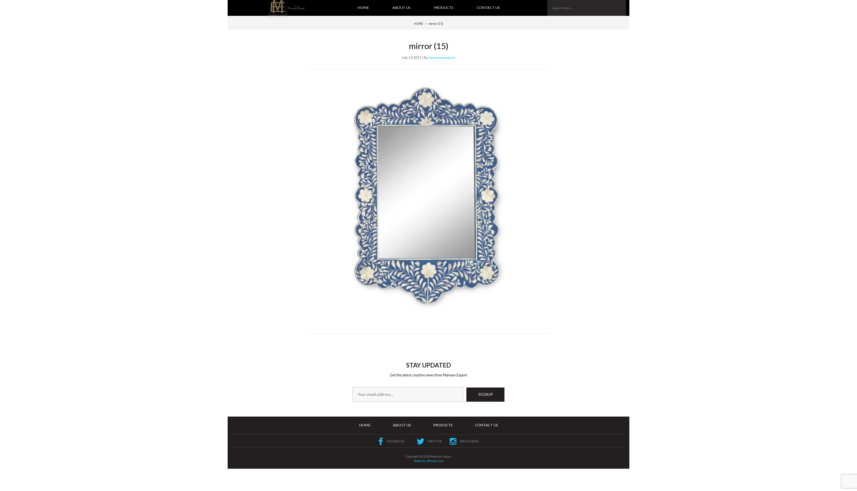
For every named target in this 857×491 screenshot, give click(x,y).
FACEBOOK (395, 441)
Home (363, 7)
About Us (401, 7)
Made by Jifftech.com (428, 461)
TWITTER (434, 441)
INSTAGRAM (469, 441)
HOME (418, 23)
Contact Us (488, 7)
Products (443, 7)
